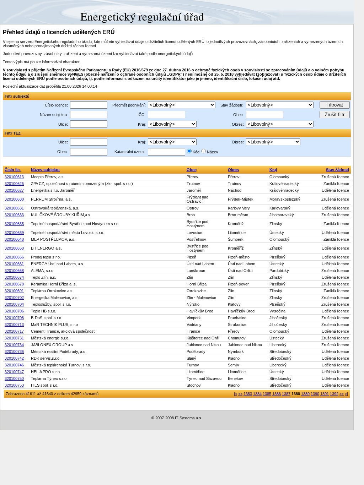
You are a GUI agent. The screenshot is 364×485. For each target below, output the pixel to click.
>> (341, 394)
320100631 (14, 208)
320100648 (14, 239)
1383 (247, 394)
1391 (324, 394)
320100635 (14, 224)
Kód (196, 152)
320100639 (14, 232)
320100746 (14, 365)
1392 (334, 394)
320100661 (14, 264)
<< (240, 394)
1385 (267, 394)
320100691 (14, 291)
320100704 (14, 304)
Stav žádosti (337, 170)
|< (235, 394)
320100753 (14, 385)
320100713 (14, 324)
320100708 (14, 318)
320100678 (14, 284)
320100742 (14, 358)
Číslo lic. (13, 170)
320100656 (14, 257)
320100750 (14, 378)
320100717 (14, 331)
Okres (233, 170)
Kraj (273, 170)
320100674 (14, 277)
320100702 (14, 297)
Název (212, 152)
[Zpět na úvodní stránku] (26, 11)
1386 (276, 394)
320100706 (14, 311)
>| (346, 394)
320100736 (14, 351)
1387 (286, 394)
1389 (305, 394)
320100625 (14, 183)
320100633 (14, 215)
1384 (257, 394)
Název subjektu (45, 170)
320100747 (14, 372)
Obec (192, 170)
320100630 (14, 199)
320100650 (14, 248)
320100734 (14, 345)
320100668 (14, 270)
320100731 (14, 338)
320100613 (14, 177)
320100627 (14, 190)
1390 (315, 394)
